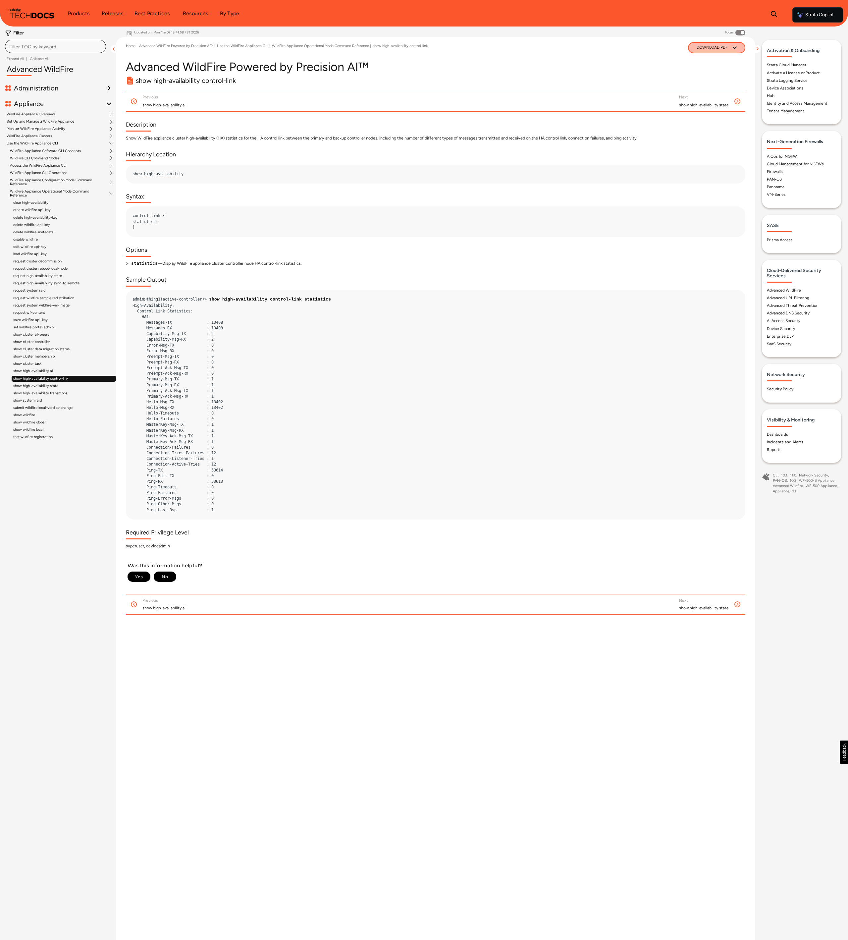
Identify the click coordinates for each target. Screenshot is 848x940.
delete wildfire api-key (31, 225)
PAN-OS (774, 179)
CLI (775, 475)
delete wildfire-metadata (33, 232)
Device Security (781, 328)
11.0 (793, 475)
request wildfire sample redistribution (43, 298)
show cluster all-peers (31, 334)
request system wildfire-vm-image (41, 305)
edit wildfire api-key (29, 247)
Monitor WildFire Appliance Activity (36, 129)
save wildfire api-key (30, 320)
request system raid (29, 290)
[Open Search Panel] (774, 15)
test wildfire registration (33, 437)
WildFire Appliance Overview (31, 114)
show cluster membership (34, 356)
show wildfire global (29, 422)
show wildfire (24, 415)
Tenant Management (785, 111)
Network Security (813, 475)
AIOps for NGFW (782, 156)
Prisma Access (780, 240)
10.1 (784, 475)
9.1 (794, 491)
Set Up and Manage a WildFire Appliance (40, 122)
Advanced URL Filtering (788, 298)
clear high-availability (30, 202)
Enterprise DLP (780, 336)
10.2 (793, 480)
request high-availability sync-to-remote (46, 283)
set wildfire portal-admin (33, 327)
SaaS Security (779, 344)
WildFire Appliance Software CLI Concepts (45, 151)
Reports (774, 449)
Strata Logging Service (787, 80)
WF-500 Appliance (821, 486)
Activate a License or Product (793, 73)
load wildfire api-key (30, 254)
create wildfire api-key (32, 210)
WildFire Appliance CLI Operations (38, 173)
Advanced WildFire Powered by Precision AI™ (176, 46)
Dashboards (777, 434)
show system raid (27, 400)
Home (130, 46)
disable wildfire (25, 239)
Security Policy (780, 389)
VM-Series (776, 194)
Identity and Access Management (797, 103)
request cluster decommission (37, 261)
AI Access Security (783, 320)
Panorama (775, 187)
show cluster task (27, 363)
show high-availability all (33, 371)
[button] (844, 752)
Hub (770, 95)
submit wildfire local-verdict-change (43, 408)
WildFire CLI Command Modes (34, 158)
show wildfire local (28, 429)
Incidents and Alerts (785, 442)
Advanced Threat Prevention (793, 305)
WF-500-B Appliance (816, 480)
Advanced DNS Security (788, 313)
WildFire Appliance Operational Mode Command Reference (49, 193)
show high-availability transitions (40, 393)
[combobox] (55, 46)
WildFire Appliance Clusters (29, 136)
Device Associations (785, 88)
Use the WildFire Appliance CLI (32, 143)
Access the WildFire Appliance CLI (38, 166)
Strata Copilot (819, 15)
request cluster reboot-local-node (40, 268)
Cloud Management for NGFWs (795, 164)
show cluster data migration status (41, 349)
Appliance (781, 491)
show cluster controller (31, 342)
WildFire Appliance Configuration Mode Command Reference (51, 182)
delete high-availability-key (35, 217)
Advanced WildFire (784, 290)
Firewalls (775, 171)
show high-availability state (35, 386)
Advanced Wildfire (788, 486)
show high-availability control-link (40, 378)
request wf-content (29, 312)
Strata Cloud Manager (786, 65)
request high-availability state (37, 276)
